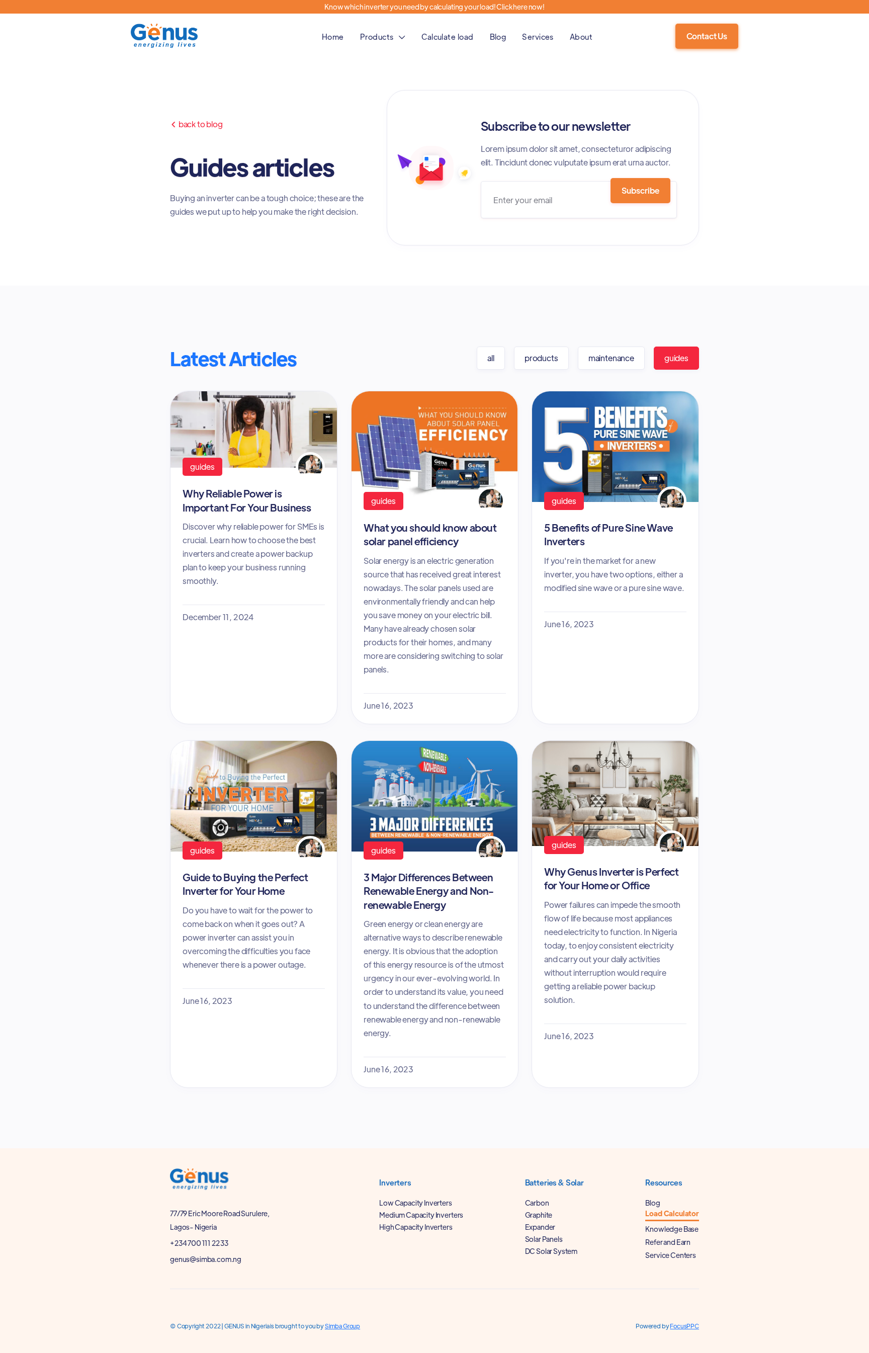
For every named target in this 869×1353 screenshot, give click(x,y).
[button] (382, 36)
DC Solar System (551, 1250)
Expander (540, 1226)
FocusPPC (684, 1326)
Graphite (539, 1214)
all (490, 358)
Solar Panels (544, 1238)
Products (541, 358)
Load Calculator (672, 1214)
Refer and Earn (667, 1241)
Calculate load (447, 36)
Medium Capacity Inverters (421, 1214)
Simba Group (342, 1326)
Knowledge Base (672, 1228)
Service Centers (670, 1254)
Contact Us (706, 36)
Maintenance (611, 358)
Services (538, 36)
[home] (168, 36)
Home (333, 36)
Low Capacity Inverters (415, 1202)
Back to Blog (196, 124)
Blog (498, 36)
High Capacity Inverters (415, 1226)
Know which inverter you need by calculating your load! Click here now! (434, 6)
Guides (676, 358)
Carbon (537, 1202)
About (581, 36)
